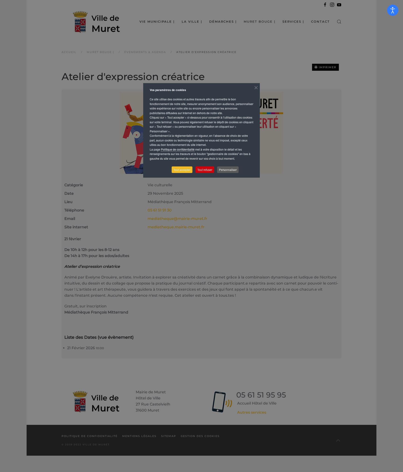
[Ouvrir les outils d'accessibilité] (392, 10)
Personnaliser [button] (228, 170)
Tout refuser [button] (204, 170)
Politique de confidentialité (178, 149)
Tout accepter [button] (182, 170)
